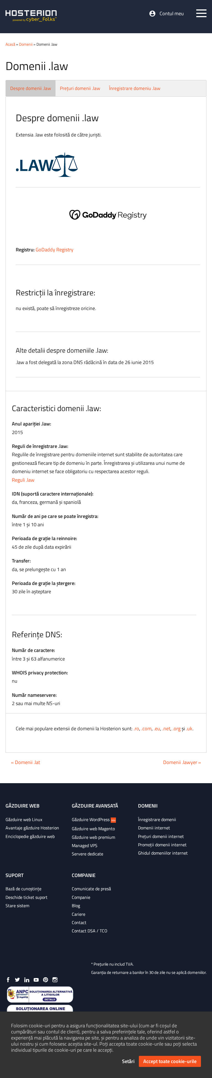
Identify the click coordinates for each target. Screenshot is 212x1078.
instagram (54, 979)
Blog (76, 905)
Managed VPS (84, 845)
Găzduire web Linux (24, 819)
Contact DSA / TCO (89, 930)
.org (177, 728)
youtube (36, 979)
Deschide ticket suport (26, 897)
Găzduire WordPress (93, 819)
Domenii (26, 44)
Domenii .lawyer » (182, 762)
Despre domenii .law (30, 88)
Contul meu (172, 13)
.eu (157, 728)
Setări (128, 1061)
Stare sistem (17, 905)
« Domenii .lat (25, 762)
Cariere (78, 914)
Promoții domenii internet (162, 844)
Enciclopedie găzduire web (30, 836)
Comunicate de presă (91, 888)
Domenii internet (154, 827)
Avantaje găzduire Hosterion (32, 827)
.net (166, 728)
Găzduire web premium (93, 837)
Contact (79, 922)
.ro (136, 728)
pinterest (45, 979)
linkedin (26, 979)
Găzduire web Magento (93, 828)
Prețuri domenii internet (161, 836)
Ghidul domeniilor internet (163, 853)
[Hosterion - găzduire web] (31, 16)
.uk (189, 728)
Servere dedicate (87, 853)
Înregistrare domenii (157, 819)
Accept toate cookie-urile (170, 1061)
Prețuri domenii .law (80, 88)
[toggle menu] (201, 13)
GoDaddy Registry (54, 249)
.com (146, 728)
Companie (81, 897)
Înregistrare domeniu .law (134, 88)
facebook (8, 979)
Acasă (10, 44)
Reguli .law (23, 480)
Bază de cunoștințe (23, 888)
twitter (17, 979)
